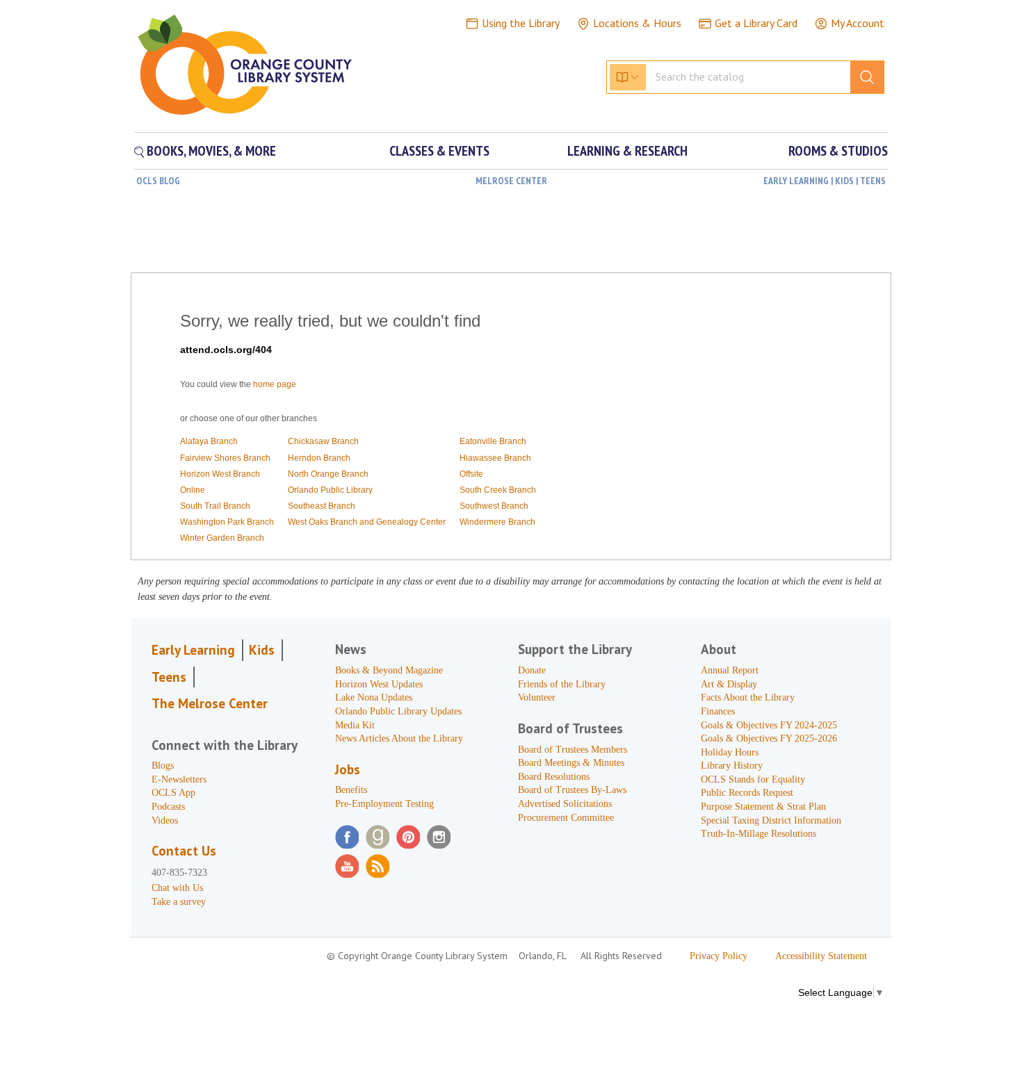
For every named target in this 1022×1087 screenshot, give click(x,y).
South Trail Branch (215, 506)
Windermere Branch (497, 522)
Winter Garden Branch (222, 538)
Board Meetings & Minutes (571, 763)
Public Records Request (747, 792)
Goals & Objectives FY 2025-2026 (769, 738)
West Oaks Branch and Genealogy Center (367, 522)
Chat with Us (177, 888)
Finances (718, 711)
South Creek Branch (498, 490)
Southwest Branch (494, 506)
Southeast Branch (321, 506)
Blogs (163, 765)
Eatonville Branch (493, 441)
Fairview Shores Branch (225, 458)
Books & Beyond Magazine (389, 670)
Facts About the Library (748, 697)
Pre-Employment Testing (384, 804)
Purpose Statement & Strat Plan (763, 806)
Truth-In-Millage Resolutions (758, 833)
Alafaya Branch (209, 441)
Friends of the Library (562, 684)
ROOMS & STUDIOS (838, 151)
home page (274, 384)
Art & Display (729, 684)
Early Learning (193, 649)
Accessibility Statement (821, 956)
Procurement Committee (566, 817)
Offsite (471, 474)
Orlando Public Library (330, 490)
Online (192, 490)
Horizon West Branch (220, 474)
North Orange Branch (328, 474)
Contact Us (184, 850)
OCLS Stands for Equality (753, 779)
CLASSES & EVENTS (439, 151)
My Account (857, 23)
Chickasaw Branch (323, 441)
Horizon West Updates (379, 684)
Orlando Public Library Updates (398, 711)
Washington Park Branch (227, 522)
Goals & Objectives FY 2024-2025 (769, 725)
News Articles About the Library (399, 738)
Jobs (347, 769)
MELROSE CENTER (511, 180)
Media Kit (355, 725)
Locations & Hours (637, 23)
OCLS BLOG (158, 180)
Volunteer (536, 697)
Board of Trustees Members (572, 749)
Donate (532, 670)
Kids (262, 649)
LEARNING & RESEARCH (627, 151)
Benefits (351, 790)
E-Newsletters (179, 779)
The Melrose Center (210, 703)
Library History (732, 765)
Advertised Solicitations (565, 804)
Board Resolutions (554, 776)
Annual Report (730, 670)
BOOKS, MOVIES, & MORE (210, 151)
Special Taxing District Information (771, 820)
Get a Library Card (756, 23)
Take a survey (179, 902)
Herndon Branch (319, 458)
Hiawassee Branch (495, 458)
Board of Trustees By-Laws (572, 790)
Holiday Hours (730, 752)
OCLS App (173, 792)
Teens (169, 677)
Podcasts (168, 806)
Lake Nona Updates (373, 697)
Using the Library (521, 23)
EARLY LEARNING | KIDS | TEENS (824, 180)
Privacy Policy (718, 956)
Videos (165, 820)
